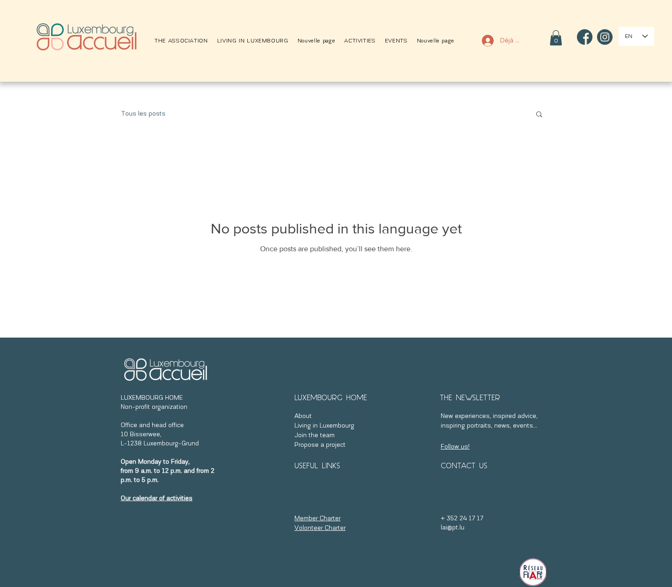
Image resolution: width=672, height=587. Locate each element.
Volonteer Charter (320, 528)
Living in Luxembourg (324, 426)
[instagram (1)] (605, 37)
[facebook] (584, 37)
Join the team (314, 435)
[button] (181, 40)
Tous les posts (143, 114)
